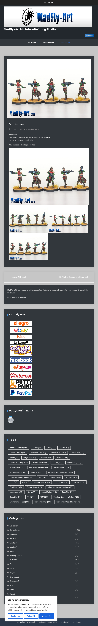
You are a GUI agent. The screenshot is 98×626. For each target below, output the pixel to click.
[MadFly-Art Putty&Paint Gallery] (21, 384)
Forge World (29, 458)
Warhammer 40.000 (19, 502)
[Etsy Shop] (21, 337)
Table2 (12, 590)
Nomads (71, 477)
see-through (16, 492)
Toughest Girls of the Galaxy (66, 497)
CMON (47, 137)
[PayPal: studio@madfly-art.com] (21, 393)
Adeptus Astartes (18, 448)
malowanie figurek (38, 467)
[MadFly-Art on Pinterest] (21, 375)
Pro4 (12, 564)
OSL (25, 482)
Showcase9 (14, 581)
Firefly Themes (76, 622)
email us (23, 297)
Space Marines (49, 492)
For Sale (46, 458)
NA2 (42, 477)
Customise (15, 616)
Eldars (14, 458)
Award (14, 559)
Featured (13, 534)
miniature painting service (60, 472)
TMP (44, 497)
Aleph (50, 448)
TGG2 (31, 497)
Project (13, 573)
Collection (14, 526)
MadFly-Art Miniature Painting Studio (30, 29)
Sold (11, 585)
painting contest (42, 482)
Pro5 (12, 568)
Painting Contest (16, 556)
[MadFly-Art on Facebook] (21, 360)
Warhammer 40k (43, 502)
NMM (56, 477)
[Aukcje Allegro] (21, 323)
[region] (31, 608)
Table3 (12, 594)
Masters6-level (61, 467)
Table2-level (68, 492)
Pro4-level (78, 482)
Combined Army (38, 453)
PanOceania (61, 482)
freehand (62, 458)
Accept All (46, 616)
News (12, 551)
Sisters (32, 492)
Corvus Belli (77, 453)
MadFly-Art (34, 129)
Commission (48, 42)
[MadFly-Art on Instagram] (21, 367)
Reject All (31, 616)
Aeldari (37, 448)
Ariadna (64, 448)
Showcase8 (14, 577)
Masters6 (13, 543)
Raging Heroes (34, 487)
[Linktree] (21, 342)
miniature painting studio (22, 477)
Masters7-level (17, 472)
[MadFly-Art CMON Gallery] (21, 350)
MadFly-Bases (17, 467)
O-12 (13, 482)
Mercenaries (36, 472)
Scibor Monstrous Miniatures (60, 487)
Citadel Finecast (17, 453)
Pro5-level (16, 487)
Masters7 (13, 547)
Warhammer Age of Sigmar (68, 502)
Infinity (57, 463)
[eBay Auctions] (21, 330)
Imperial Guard (40, 463)
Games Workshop (19, 463)
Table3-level (16, 497)
